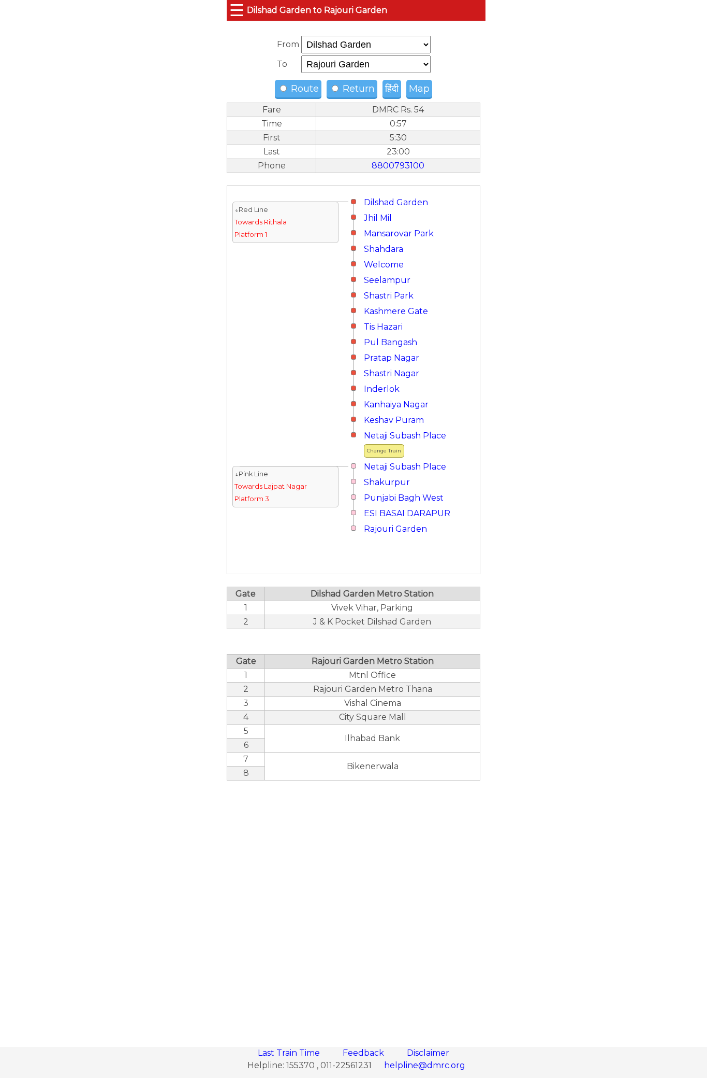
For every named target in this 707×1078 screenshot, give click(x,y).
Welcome (384, 265)
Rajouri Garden (395, 529)
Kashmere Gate (396, 311)
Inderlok (382, 389)
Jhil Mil (378, 218)
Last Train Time (290, 1053)
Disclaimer (428, 1053)
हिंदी (392, 88)
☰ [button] (236, 10)
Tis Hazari (383, 327)
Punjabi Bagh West (404, 498)
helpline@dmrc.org (424, 1065)
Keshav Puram (394, 420)
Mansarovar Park (399, 233)
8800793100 (398, 166)
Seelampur (387, 280)
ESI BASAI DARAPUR (407, 513)
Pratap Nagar (391, 358)
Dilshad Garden (396, 202)
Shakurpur (387, 482)
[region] (353, 908)
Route (303, 88)
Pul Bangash (390, 342)
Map (419, 88)
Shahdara (383, 249)
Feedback (364, 1053)
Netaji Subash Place (405, 436)
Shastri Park (389, 296)
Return (357, 88)
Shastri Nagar (391, 373)
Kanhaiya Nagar (396, 404)
